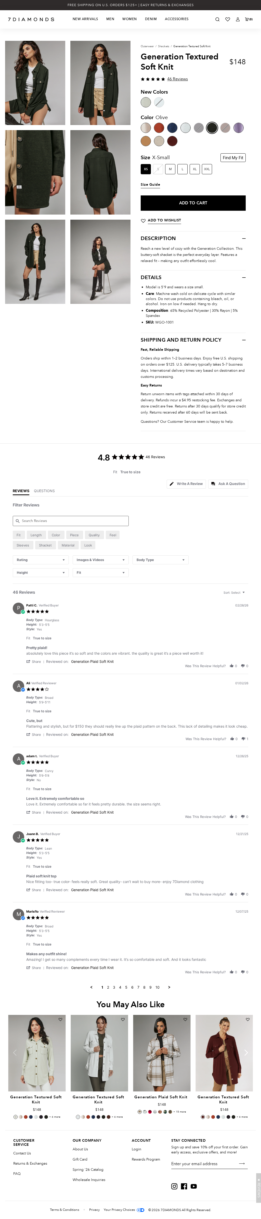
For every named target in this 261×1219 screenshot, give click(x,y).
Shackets (163, 46)
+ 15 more (179, 1112)
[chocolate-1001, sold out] (225, 128)
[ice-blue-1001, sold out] (159, 102)
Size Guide (150, 184)
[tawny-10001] (146, 141)
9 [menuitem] (150, 987)
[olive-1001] (212, 128)
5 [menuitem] (126, 987)
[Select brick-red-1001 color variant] (203, 1117)
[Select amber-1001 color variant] (26, 1117)
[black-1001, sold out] (199, 128)
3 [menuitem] (114, 987)
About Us (80, 1149)
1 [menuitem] (102, 987)
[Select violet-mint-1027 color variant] (155, 1112)
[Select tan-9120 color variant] (170, 1112)
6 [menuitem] (132, 987)
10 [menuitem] (157, 987)
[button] (36, 661)
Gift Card (80, 1159)
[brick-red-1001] (172, 141)
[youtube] (194, 1186)
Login (136, 1149)
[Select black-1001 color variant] (41, 1117)
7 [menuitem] (138, 987)
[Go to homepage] (31, 19)
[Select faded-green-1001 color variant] (16, 1117)
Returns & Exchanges (30, 1163)
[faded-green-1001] (146, 102)
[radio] (19, 535)
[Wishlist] (228, 19)
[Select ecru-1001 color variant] (36, 1117)
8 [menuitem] (144, 987)
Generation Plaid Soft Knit (92, 661)
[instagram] (174, 1186)
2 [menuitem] (108, 987)
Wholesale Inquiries (89, 1179)
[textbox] (247, 595)
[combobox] (41, 559)
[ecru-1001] (185, 128)
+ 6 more (54, 1117)
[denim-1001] (172, 128)
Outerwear (147, 46)
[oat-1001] (146, 128)
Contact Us (22, 1153)
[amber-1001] (159, 128)
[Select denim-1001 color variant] (31, 1117)
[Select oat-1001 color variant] (21, 1117)
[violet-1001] (238, 128)
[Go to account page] (238, 19)
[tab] (186, 484)
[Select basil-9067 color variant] (165, 1112)
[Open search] (217, 19)
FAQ (17, 1173)
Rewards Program (146, 1159)
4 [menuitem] (120, 987)
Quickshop (36, 1079)
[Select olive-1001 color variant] (46, 1117)
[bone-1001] (159, 141)
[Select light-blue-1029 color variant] (145, 1112)
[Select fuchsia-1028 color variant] (150, 1112)
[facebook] (184, 1186)
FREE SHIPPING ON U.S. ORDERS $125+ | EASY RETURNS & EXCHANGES (131, 5)
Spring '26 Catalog (88, 1169)
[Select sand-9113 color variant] (140, 1112)
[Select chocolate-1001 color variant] (109, 1117)
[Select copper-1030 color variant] (160, 1112)
